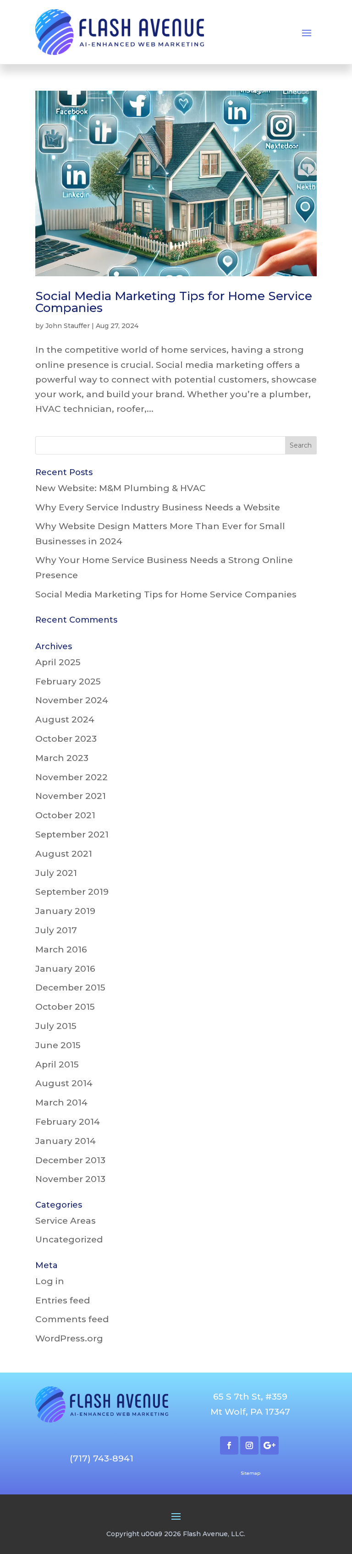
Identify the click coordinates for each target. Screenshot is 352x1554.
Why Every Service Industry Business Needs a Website (157, 507)
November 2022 (71, 777)
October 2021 (65, 815)
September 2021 (72, 834)
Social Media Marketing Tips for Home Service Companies (173, 302)
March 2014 (61, 1102)
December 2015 (70, 987)
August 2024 (64, 719)
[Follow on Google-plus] (269, 1445)
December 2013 (70, 1160)
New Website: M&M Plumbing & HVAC (120, 488)
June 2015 (58, 1045)
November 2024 (71, 700)
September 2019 (72, 891)
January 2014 (65, 1141)
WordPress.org (69, 1338)
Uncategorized (69, 1239)
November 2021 (70, 796)
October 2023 (66, 738)
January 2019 (65, 911)
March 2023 (61, 758)
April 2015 (57, 1064)
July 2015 (56, 1026)
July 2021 (56, 873)
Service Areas (65, 1220)
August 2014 (64, 1083)
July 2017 (56, 930)
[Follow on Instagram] (249, 1445)
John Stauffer (67, 326)
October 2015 (65, 1006)
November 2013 (70, 1179)
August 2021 (63, 853)
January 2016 (65, 968)
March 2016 (61, 949)
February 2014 (67, 1121)
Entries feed (62, 1300)
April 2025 (58, 662)
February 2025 (68, 681)
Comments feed (72, 1319)
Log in (49, 1281)
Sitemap (250, 1473)
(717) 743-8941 (101, 1458)
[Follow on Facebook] (229, 1445)
